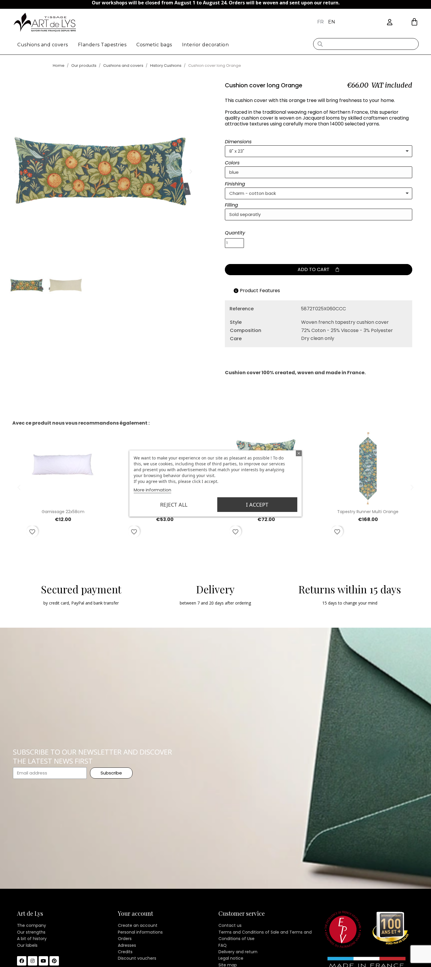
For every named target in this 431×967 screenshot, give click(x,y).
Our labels (27, 945)
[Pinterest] (54, 961)
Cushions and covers (42, 44)
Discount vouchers (137, 958)
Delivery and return (237, 952)
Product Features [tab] (260, 290)
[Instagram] (32, 961)
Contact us (230, 925)
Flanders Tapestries (102, 44)
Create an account (137, 925)
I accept (257, 504)
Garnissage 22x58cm (63, 512)
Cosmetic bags (154, 44)
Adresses (127, 945)
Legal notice (230, 958)
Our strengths (31, 932)
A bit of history (32, 939)
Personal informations (140, 932)
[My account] (389, 22)
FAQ (222, 945)
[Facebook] (21, 961)
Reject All (173, 504)
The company (31, 925)
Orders (125, 939)
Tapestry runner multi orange (367, 512)
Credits (125, 952)
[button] (414, 22)
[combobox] (366, 44)
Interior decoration (205, 44)
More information (152, 490)
